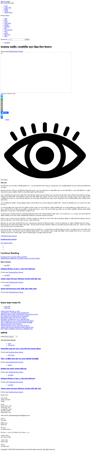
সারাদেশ (6, 22)
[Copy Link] (45, 102)
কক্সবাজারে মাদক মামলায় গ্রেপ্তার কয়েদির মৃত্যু (11, 324)
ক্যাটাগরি (3, 336)
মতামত (5, 31)
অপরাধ (9, 343)
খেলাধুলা (6, 33)
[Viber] (45, 110)
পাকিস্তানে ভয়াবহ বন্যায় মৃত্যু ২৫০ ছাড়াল (10, 311)
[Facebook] (45, 95)
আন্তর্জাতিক (7, 26)
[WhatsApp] (45, 100)
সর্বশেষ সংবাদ (7, 308)
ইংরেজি (6, 6)
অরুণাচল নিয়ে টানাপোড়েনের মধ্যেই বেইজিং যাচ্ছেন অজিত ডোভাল (19, 289)
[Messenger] (45, 106)
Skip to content (5, 1)
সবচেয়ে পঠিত (7, 306)
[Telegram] (45, 115)
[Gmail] (45, 104)
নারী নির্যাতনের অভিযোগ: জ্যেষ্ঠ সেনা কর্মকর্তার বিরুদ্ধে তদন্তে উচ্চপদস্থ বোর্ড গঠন (19, 314)
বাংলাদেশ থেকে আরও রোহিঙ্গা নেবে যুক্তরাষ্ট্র (14, 257)
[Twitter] (45, 98)
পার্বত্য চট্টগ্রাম (7, 23)
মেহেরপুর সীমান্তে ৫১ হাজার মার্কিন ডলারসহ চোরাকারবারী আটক (15, 313)
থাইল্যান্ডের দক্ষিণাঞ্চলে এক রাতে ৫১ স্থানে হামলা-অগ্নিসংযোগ (18, 269)
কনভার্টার (6, 11)
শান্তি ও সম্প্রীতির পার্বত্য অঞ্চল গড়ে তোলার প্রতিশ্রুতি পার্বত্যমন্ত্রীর (16, 322)
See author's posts (6, 243)
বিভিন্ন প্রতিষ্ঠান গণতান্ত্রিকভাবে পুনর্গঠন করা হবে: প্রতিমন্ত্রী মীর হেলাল (17, 329)
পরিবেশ (5, 36)
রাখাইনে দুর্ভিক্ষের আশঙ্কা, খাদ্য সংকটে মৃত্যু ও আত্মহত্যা (13, 317)
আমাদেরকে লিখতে (8, 12)
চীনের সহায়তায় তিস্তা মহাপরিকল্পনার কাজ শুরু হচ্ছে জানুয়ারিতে (15, 316)
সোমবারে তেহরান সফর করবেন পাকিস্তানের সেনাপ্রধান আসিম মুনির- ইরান (21, 279)
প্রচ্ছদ (5, 18)
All (44, 449)
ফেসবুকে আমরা (7, 7)
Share (7, 119)
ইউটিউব (6, 9)
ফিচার (5, 28)
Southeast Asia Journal (15, 51)
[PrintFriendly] (45, 108)
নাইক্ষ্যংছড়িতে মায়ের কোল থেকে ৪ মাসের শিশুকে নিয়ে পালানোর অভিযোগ (17, 321)
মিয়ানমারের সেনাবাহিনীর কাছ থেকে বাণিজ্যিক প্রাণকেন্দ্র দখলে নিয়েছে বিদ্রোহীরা (20, 258)
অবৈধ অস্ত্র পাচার (8, 30)
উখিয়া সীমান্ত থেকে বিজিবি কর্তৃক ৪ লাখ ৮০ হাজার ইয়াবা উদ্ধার (15, 319)
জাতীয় (5, 20)
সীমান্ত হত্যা (7, 34)
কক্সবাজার (6, 25)
